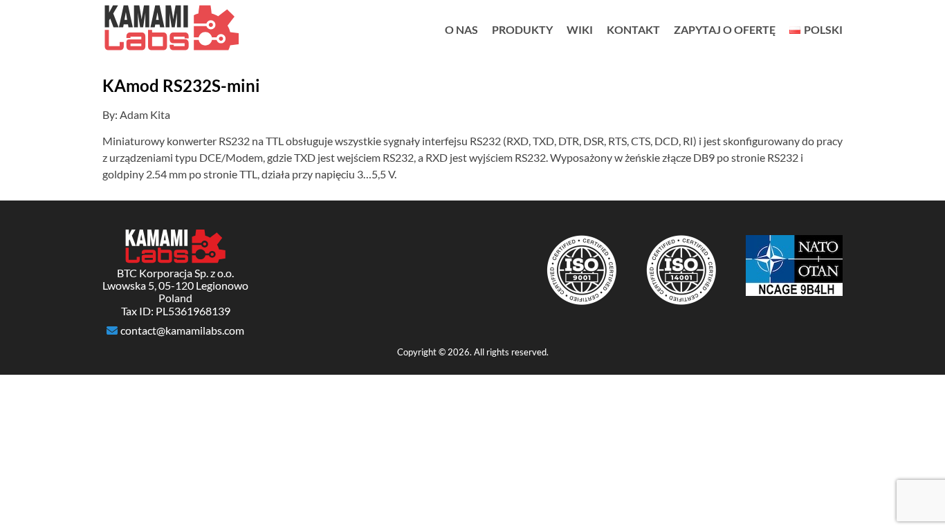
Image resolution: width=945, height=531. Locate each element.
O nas (461, 29)
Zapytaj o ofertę (725, 29)
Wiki (580, 29)
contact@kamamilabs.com (182, 330)
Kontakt (633, 29)
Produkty (522, 29)
